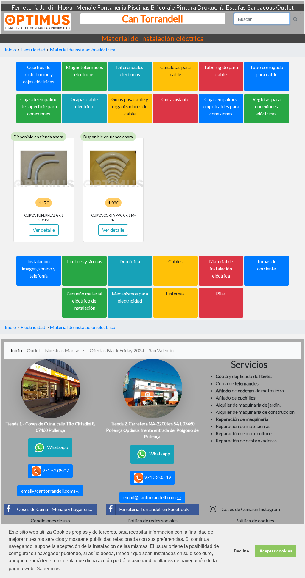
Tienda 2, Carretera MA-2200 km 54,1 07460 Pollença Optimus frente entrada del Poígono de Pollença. (152, 430)
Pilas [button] (221, 293)
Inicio (10, 49)
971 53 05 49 (157, 477)
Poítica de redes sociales (152, 520)
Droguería (211, 7)
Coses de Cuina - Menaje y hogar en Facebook (57, 509)
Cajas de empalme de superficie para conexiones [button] (38, 106)
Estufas (236, 7)
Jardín (48, 7)
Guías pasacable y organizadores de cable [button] (129, 106)
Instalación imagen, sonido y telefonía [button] (38, 268)
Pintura (186, 7)
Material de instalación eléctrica (82, 49)
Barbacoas (261, 7)
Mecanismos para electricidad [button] (130, 297)
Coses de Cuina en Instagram (251, 509)
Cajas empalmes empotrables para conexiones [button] (221, 106)
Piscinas (138, 7)
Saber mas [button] (48, 568)
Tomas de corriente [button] (266, 265)
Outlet (285, 7)
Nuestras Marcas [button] (63, 350)
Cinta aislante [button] (175, 99)
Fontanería (111, 7)
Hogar (66, 7)
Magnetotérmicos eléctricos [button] (84, 70)
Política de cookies (254, 520)
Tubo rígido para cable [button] (221, 70)
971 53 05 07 (55, 470)
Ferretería (25, 7)
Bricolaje (163, 7)
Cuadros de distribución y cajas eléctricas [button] (38, 74)
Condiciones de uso (50, 520)
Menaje (86, 7)
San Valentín (161, 350)
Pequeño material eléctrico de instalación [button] (84, 301)
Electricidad (33, 49)
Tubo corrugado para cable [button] (266, 70)
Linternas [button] (175, 293)
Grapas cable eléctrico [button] (84, 102)
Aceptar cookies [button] (275, 551)
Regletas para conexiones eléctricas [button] (267, 106)
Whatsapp (57, 447)
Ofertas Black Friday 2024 (117, 350)
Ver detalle (44, 230)
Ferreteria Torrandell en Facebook (154, 509)
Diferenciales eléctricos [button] (129, 70)
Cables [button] (175, 261)
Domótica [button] (129, 261)
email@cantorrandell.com (47, 491)
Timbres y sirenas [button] (84, 261)
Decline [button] (241, 551)
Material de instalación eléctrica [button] (221, 268)
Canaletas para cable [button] (175, 70)
